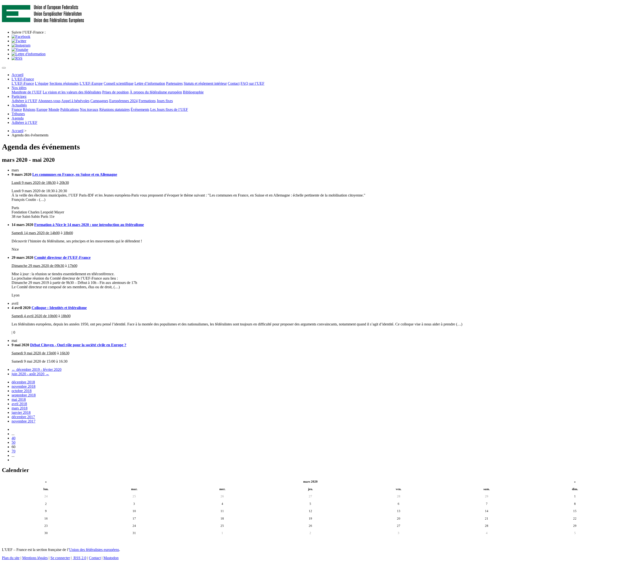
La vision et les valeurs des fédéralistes (72, 92)
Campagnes (99, 101)
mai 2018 (19, 399)
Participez (19, 96)
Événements (140, 109)
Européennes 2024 (123, 101)
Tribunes (18, 114)
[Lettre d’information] (29, 54)
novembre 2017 (23, 421)
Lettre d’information (149, 83)
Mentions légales (35, 558)
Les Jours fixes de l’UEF (169, 109)
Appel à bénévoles (75, 101)
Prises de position (115, 92)
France (17, 109)
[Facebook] (21, 37)
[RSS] (17, 58)
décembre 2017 (23, 417)
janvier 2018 (21, 412)
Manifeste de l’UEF (27, 92)
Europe (41, 109)
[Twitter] (19, 41)
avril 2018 (19, 404)
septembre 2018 (24, 395)
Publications (69, 109)
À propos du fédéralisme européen (156, 92)
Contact (234, 83)
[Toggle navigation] (4, 68)
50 (13, 442)
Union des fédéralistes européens (94, 550)
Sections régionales (64, 83)
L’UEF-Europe (91, 83)
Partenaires (174, 83)
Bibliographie (193, 92)
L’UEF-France (23, 79)
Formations (147, 101)
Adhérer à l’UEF (24, 101)
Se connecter (60, 558)
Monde (53, 109)
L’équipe (41, 83)
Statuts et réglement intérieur (205, 83)
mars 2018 (19, 408)
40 (13, 438)
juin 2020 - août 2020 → (30, 374)
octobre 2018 (22, 391)
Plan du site (11, 558)
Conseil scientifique (119, 83)
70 (13, 451)
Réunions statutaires (114, 109)
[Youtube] (20, 50)
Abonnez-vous (49, 101)
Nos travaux (89, 109)
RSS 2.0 (79, 558)
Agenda (18, 118)
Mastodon (111, 558)
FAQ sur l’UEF (252, 83)
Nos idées (19, 88)
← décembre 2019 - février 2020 (36, 369)
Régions (29, 109)
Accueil (17, 75)
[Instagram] (21, 45)
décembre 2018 (23, 382)
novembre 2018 (23, 386)
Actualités (19, 105)
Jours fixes (165, 101)
